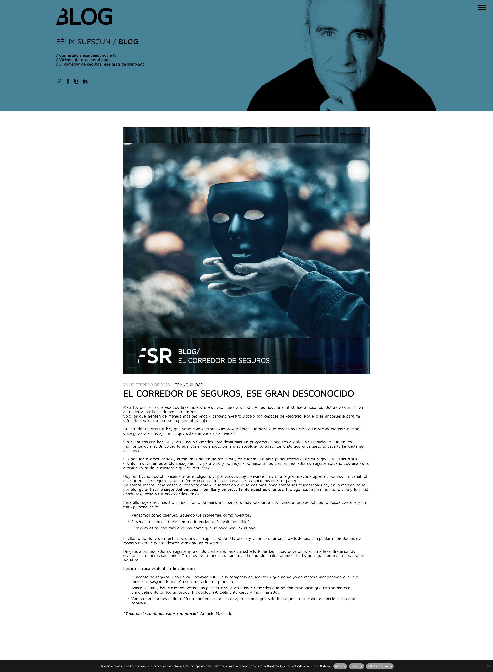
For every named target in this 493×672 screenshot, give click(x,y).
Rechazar (356, 666)
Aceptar (340, 666)
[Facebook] (59, 80)
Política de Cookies (380, 666)
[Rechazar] (488, 666)
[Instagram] (76, 80)
